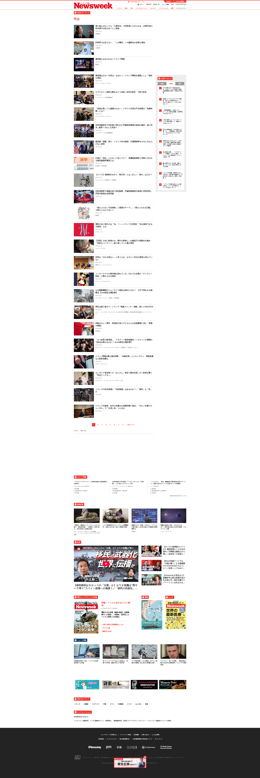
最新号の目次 (107, 631)
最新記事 (148, 4)
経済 (126, 8)
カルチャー (153, 8)
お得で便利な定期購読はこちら (113, 624)
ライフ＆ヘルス (163, 8)
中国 (104, 704)
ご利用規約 (101, 739)
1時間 (162, 83)
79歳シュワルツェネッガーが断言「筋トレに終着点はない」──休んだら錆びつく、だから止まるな (172, 101)
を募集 (169, 720)
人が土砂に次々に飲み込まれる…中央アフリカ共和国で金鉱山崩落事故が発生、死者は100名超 (172, 90)
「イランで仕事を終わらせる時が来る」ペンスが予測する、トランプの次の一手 (172, 185)
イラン (112, 704)
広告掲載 (136, 734)
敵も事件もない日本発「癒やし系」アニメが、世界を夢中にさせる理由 (172, 164)
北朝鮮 (86, 704)
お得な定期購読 (180, 1)
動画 (172, 4)
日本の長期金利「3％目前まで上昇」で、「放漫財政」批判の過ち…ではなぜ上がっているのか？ (172, 132)
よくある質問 (155, 734)
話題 (172, 8)
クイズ (129, 704)
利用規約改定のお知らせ (81, 716)
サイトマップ (158, 739)
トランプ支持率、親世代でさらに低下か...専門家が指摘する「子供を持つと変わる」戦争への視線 (173, 175)
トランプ (77, 704)
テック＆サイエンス (141, 8)
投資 (146, 704)
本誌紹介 (168, 1)
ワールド (119, 8)
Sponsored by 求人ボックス (178, 495)
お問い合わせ (145, 734)
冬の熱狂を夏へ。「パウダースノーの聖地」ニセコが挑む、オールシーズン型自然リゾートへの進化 (172, 154)
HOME (76, 430)
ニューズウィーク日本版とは (109, 734)
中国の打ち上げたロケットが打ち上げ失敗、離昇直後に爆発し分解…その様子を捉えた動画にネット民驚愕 (172, 143)
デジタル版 (106, 628)
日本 (131, 8)
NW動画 (120, 704)
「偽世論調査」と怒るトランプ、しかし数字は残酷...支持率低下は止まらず (173, 111)
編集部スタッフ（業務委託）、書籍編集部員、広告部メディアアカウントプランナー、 (121, 720)
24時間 (171, 83)
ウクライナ (95, 704)
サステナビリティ (181, 8)
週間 (179, 83)
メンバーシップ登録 (125, 734)
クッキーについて (112, 739)
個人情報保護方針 (124, 739)
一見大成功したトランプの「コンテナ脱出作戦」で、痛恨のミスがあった (172, 121)
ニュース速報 (165, 4)
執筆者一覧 (156, 4)
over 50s (138, 704)
